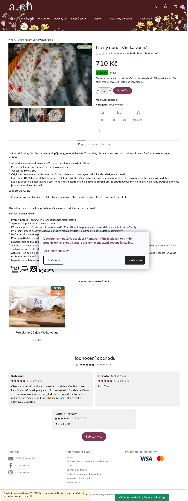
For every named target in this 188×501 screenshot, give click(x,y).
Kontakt (70, 457)
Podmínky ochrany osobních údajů (84, 474)
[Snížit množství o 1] (98, 91)
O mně (70, 465)
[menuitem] (22, 19)
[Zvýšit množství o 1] (110, 91)
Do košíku (122, 90)
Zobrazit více (94, 437)
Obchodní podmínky (77, 469)
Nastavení (53, 260)
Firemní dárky (73, 482)
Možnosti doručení (107, 100)
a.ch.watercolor (22, 465)
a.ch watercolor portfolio (79, 478)
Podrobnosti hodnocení (144, 53)
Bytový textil (116, 104)
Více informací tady (55, 251)
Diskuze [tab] (105, 144)
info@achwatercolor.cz (26, 458)
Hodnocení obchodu (94, 358)
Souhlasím (135, 260)
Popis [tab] (81, 144)
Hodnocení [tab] (92, 144)
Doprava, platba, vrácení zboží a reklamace (87, 461)
